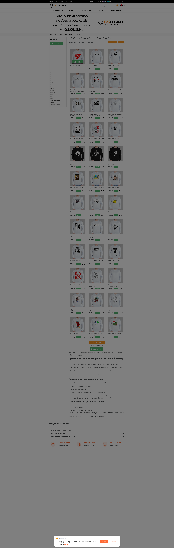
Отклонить (113, 541)
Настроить (66, 544)
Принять (104, 541)
